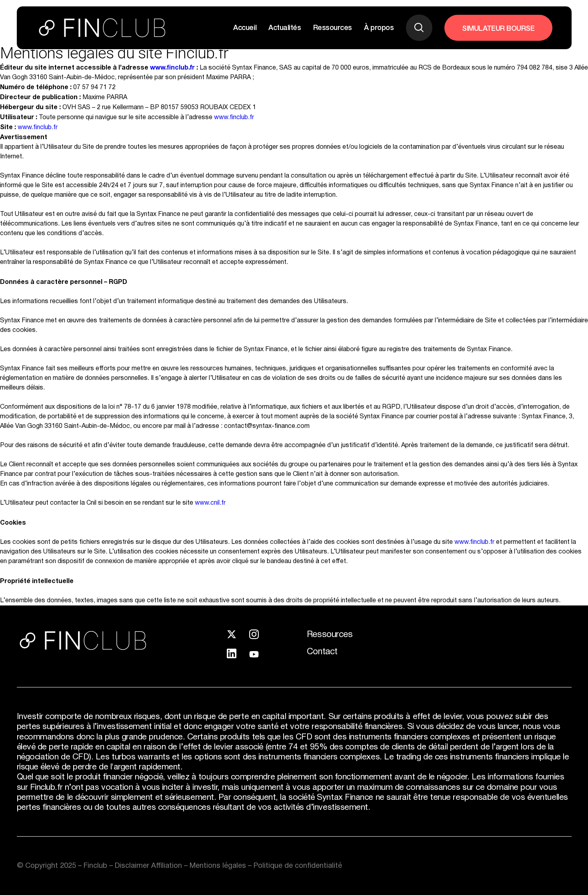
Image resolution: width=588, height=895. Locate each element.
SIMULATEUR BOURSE (498, 27)
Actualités (284, 27)
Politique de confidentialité (298, 865)
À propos (379, 27)
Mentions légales (219, 865)
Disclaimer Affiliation (149, 865)
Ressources (332, 27)
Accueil (244, 27)
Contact (322, 652)
